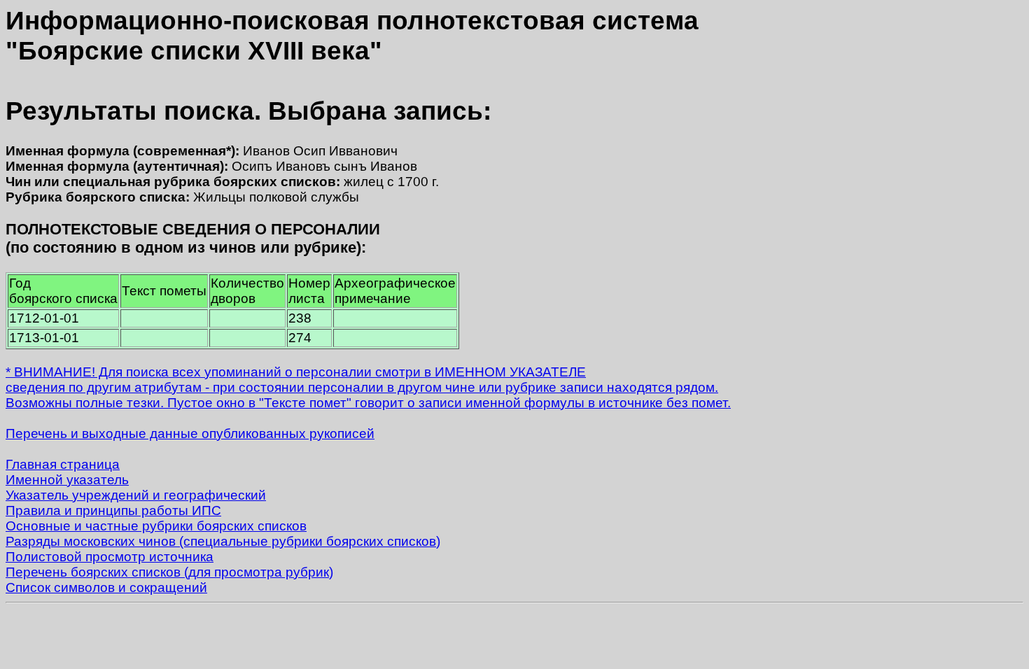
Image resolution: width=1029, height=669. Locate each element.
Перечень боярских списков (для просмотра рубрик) (169, 572)
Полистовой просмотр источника (110, 556)
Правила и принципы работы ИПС (113, 510)
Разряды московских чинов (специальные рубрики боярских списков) (223, 541)
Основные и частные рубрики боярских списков (156, 526)
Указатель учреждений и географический (136, 495)
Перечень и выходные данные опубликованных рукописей (190, 433)
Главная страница (63, 464)
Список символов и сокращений (106, 587)
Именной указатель (67, 479)
